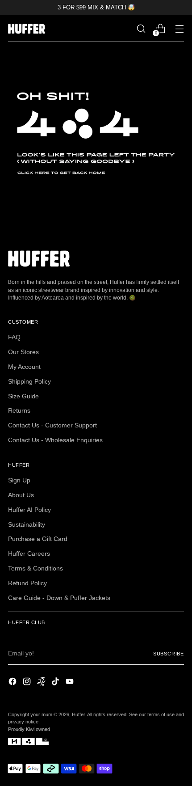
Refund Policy (27, 583)
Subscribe (168, 653)
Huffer (78, 714)
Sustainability (26, 524)
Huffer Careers (29, 553)
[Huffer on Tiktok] (56, 683)
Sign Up (19, 480)
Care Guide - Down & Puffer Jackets (59, 597)
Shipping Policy (29, 381)
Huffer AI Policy (29, 509)
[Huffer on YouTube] (70, 683)
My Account (24, 366)
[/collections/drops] (96, 133)
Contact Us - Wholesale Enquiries (55, 440)
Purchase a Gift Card (37, 538)
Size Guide (23, 396)
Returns (19, 410)
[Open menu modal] (179, 29)
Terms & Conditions (35, 568)
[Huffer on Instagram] (27, 683)
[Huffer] (28, 28)
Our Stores (23, 351)
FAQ (14, 337)
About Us (21, 495)
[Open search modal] (141, 29)
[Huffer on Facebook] (13, 683)
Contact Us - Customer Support (52, 425)
